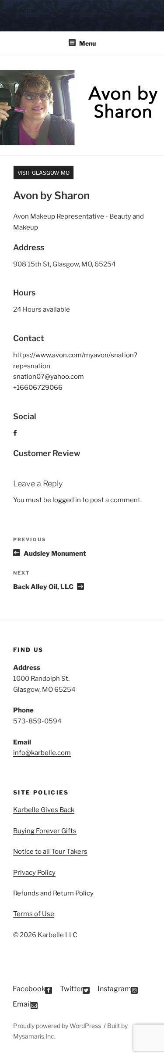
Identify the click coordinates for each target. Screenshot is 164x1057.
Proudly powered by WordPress (57, 1025)
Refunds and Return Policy (53, 893)
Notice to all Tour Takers (50, 852)
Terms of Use (33, 914)
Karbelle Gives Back (43, 810)
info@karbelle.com (42, 753)
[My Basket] (146, 14)
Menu (87, 43)
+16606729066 (38, 388)
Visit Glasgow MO (43, 172)
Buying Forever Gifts (45, 831)
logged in (66, 500)
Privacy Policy (34, 873)
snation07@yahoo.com (48, 377)
